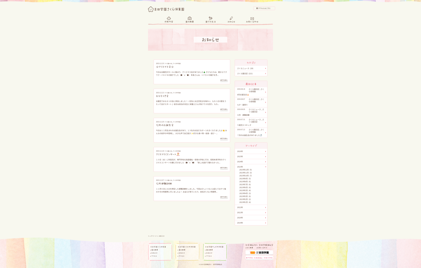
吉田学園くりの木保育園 (187, 247)
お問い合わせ (252, 22)
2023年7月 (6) (245, 184)
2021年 (240, 212)
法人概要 (249, 248)
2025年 (240, 156)
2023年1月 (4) (245, 202)
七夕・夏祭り (242, 104)
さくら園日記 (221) (245, 73)
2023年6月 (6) (245, 187)
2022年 (240, 207)
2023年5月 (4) (245, 190)
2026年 (240, 151)
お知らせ (231, 22)
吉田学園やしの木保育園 (214, 247)
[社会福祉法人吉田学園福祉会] (259, 244)
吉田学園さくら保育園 (158, 247)
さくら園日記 (168, 63)
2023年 (240, 166)
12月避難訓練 (164, 183)
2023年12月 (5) (245, 169)
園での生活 (210, 22)
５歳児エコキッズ (244, 125)
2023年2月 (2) (245, 199)
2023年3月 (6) (245, 196)
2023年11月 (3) (245, 172)
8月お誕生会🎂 (243, 94)
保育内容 (168, 22)
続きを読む (224, 80)
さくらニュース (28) (245, 68)
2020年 (240, 217)
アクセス (154, 256)
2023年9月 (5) (245, 178)
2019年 (240, 222)
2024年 (240, 161)
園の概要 (189, 22)
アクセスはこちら (264, 8)
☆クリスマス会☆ (165, 66)
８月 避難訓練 (243, 115)
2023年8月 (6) (245, 181)
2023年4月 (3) (245, 193)
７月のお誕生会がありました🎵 (249, 135)
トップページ (152, 236)
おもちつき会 (162, 96)
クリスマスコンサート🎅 (168, 154)
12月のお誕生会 (165, 125)
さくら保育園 (177, 63)
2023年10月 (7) (245, 175)
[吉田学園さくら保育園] (166, 9)
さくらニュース (255, 109)
